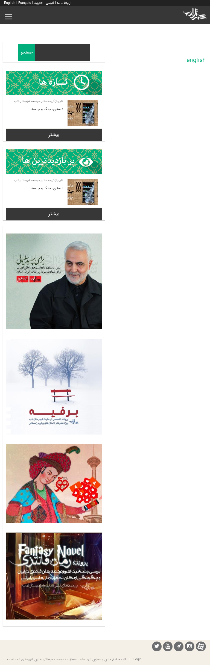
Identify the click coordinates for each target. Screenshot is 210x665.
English (9, 2)
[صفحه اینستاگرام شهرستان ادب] (189, 647)
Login (137, 659)
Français (24, 2)
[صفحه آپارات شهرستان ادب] (201, 646)
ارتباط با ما (64, 2)
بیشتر (54, 134)
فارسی (50, 2)
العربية (38, 2)
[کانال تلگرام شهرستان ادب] (178, 647)
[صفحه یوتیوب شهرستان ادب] (168, 647)
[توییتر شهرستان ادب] (157, 647)
